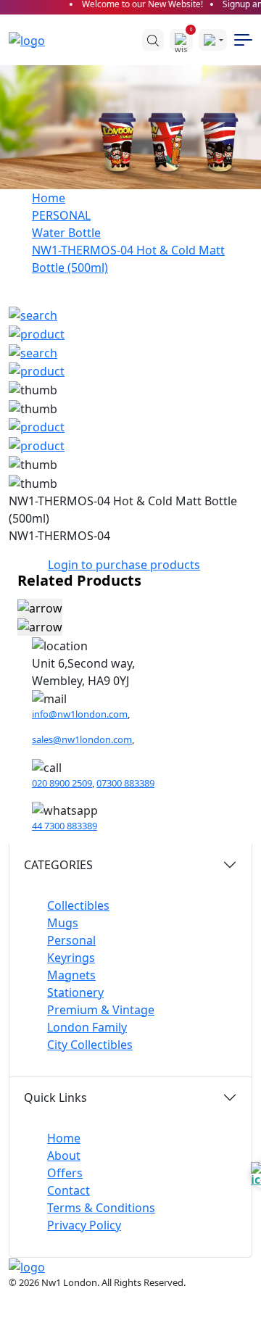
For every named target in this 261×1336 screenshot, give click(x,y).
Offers (65, 1173)
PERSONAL (61, 215)
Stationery (75, 992)
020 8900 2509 (62, 782)
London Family (87, 1027)
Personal (71, 940)
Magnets (71, 975)
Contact (68, 1190)
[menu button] (243, 39)
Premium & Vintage (100, 1010)
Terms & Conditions (101, 1208)
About (63, 1155)
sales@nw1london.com (82, 739)
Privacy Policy (84, 1225)
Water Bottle (66, 233)
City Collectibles (90, 1045)
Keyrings (71, 958)
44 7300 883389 (64, 825)
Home (48, 198)
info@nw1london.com (80, 714)
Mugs (62, 923)
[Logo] (34, 39)
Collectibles (78, 905)
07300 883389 (125, 782)
